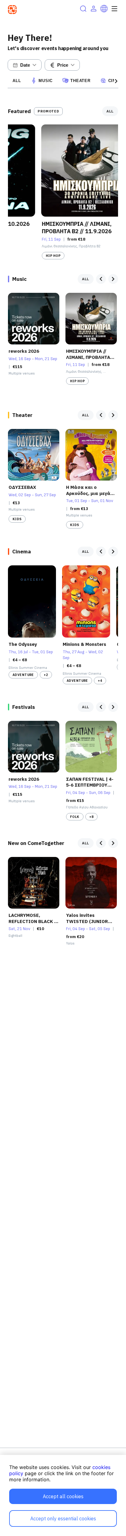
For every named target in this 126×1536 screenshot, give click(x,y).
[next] (113, 279)
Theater (80, 80)
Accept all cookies (63, 1496)
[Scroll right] (116, 81)
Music (46, 80)
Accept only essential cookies (63, 1518)
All (17, 80)
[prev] (101, 279)
